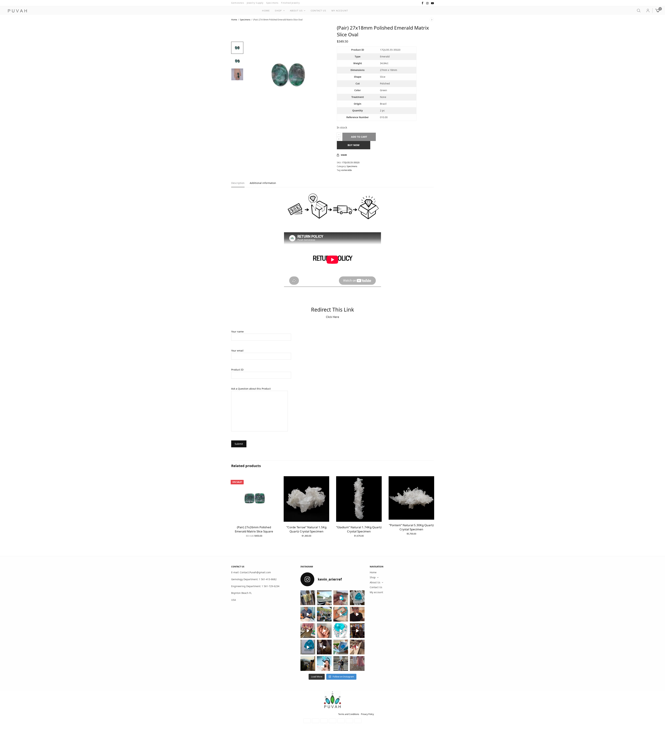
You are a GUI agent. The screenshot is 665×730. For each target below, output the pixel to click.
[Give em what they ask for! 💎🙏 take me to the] (340, 597)
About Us (296, 10)
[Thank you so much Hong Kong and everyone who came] (340, 614)
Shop (278, 10)
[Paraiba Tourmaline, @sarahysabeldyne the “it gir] (324, 663)
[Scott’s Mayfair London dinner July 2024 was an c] (357, 630)
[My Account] (646, 10)
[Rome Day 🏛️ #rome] (340, 663)
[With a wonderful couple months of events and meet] (357, 597)
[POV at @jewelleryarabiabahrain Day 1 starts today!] (324, 597)
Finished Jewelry (290, 2)
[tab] (240, 184)
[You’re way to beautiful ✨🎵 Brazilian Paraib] (324, 630)
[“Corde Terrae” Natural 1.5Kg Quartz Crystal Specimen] (306, 499)
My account (339, 10)
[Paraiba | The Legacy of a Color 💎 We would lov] (340, 647)
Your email (237, 350)
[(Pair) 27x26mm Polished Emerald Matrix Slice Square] (254, 499)
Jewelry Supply (255, 2)
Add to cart (359, 136)
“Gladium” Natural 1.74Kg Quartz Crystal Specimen (359, 529)
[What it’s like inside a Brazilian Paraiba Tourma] (324, 647)
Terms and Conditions (348, 714)
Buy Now (354, 145)
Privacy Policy (367, 714)
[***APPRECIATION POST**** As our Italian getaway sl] (307, 663)
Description (238, 183)
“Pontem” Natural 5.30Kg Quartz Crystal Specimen (411, 527)
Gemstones (237, 2)
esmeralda (346, 170)
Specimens (272, 2)
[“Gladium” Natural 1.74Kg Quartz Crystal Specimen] (359, 499)
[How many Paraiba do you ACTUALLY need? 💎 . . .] (340, 630)
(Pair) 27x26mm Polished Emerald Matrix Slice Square (254, 529)
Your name (237, 331)
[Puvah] (17, 10)
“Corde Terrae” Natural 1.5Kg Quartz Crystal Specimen (306, 529)
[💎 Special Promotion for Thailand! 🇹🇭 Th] (307, 614)
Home (266, 10)
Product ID (237, 369)
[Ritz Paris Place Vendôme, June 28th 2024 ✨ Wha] (307, 647)
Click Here (332, 317)
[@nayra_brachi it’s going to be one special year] (357, 663)
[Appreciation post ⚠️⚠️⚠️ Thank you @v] (357, 614)
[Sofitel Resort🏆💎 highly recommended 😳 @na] (307, 597)
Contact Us (318, 10)
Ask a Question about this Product (251, 388)
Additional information (263, 183)
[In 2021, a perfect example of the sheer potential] (307, 630)
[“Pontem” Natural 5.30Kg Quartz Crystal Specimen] (411, 497)
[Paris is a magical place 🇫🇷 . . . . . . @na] (357, 647)
